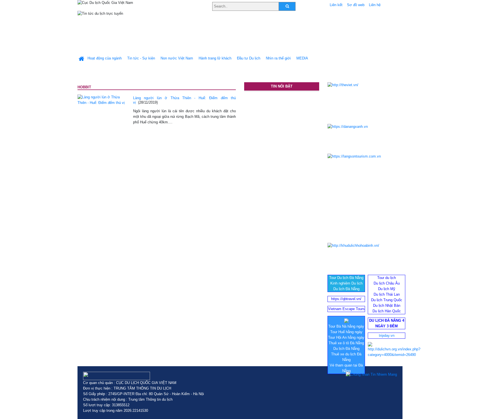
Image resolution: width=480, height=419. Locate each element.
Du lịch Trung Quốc (386, 300)
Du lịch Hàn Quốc (386, 311)
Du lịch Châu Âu (387, 283)
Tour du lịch (386, 278)
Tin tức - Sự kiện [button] (141, 58)
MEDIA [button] (302, 58)
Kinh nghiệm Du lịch (346, 283)
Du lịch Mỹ (386, 289)
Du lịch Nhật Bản (386, 305)
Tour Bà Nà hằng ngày (346, 326)
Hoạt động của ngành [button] (105, 58)
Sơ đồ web (355, 5)
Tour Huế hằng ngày (346, 332)
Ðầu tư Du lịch (248, 58)
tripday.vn (386, 335)
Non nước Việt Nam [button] (177, 58)
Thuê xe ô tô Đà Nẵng (346, 343)
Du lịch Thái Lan (387, 294)
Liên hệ (375, 5)
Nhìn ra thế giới (278, 58)
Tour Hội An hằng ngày (346, 337)
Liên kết (336, 5)
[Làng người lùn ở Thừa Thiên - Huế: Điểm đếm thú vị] (101, 100)
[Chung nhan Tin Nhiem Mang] (371, 374)
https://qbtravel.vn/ (346, 299)
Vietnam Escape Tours (346, 309)
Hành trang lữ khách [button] (215, 58)
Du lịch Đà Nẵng (346, 289)
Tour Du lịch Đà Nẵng (346, 278)
